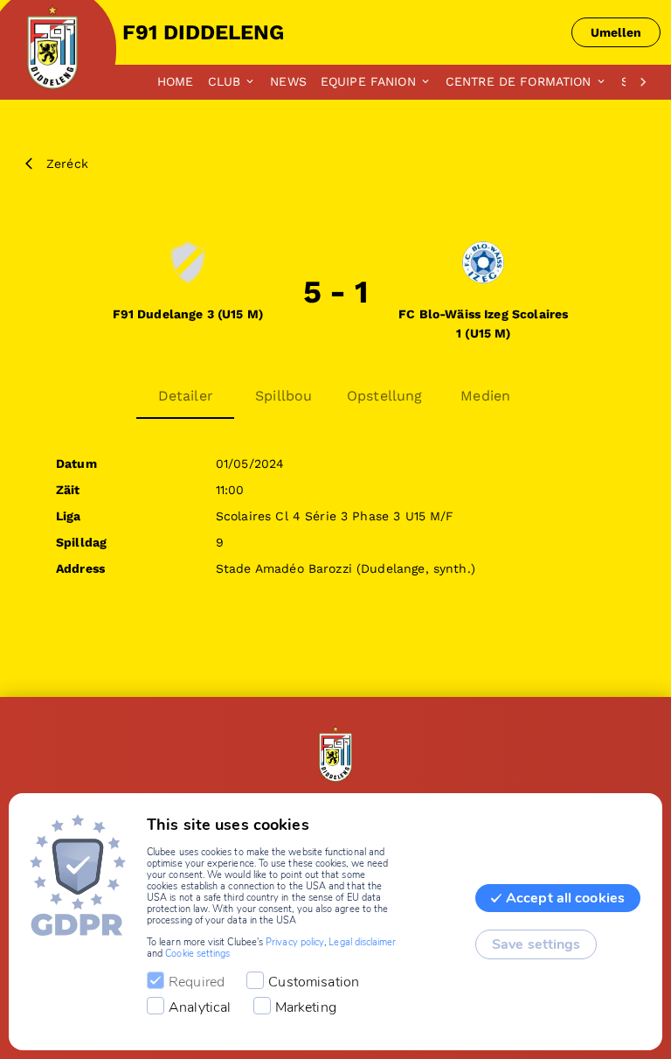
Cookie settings (197, 953)
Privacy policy (295, 942)
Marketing (305, 1007)
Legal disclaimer (362, 942)
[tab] (182, 82)
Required (197, 982)
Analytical (200, 1007)
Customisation (313, 982)
